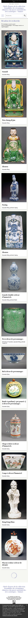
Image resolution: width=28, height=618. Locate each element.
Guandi (5, 72)
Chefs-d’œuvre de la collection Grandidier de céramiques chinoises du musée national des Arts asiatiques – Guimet (14, 9)
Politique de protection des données (10, 615)
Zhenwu (5, 167)
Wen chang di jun (8, 120)
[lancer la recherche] (24, 15)
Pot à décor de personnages (12, 339)
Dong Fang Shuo (8, 522)
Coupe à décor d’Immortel (12, 473)
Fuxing (4, 205)
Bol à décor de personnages (12, 372)
